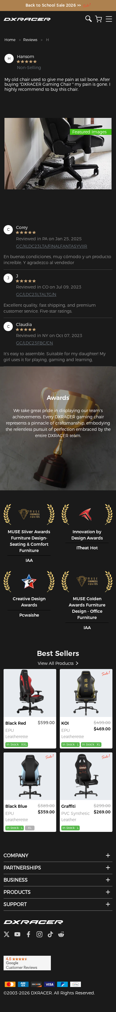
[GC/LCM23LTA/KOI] (86, 693)
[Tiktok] (52, 934)
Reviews (30, 40)
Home (9, 40)
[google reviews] (27, 962)
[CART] (98, 19)
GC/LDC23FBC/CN (34, 343)
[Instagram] (41, 934)
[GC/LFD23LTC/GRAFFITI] (86, 776)
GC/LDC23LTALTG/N (36, 294)
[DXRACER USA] (44, 19)
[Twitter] (9, 934)
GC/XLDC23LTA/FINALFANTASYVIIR (40, 246)
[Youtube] (19, 934)
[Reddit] (63, 934)
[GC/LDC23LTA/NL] (30, 776)
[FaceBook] (30, 934)
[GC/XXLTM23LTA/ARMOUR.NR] (30, 693)
